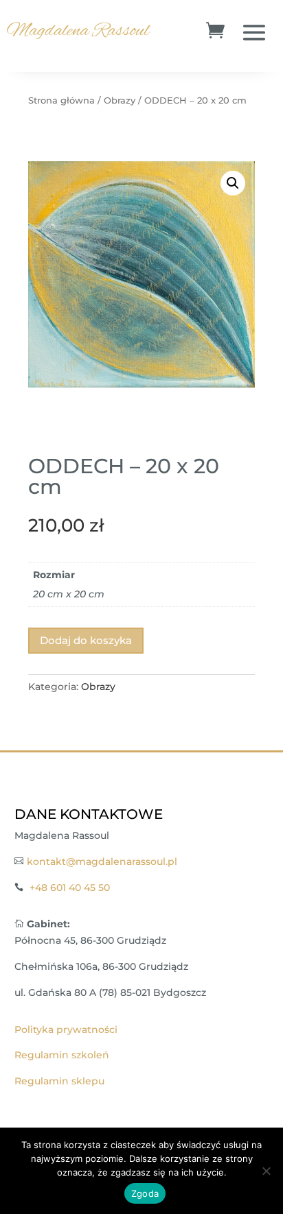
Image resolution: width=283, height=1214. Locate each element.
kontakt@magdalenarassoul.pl (102, 861)
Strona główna (61, 100)
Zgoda (145, 1193)
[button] (232, 183)
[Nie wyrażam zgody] (266, 1171)
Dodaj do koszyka (86, 640)
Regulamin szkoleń (61, 1055)
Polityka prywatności (65, 1029)
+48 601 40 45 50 (70, 887)
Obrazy (119, 100)
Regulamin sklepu (59, 1081)
